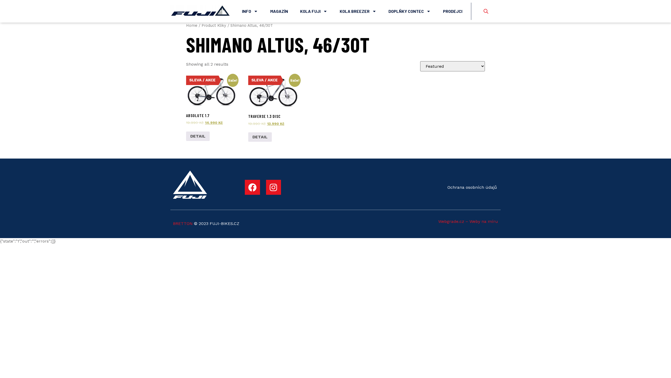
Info (246, 11)
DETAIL (197, 136)
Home (191, 25)
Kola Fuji (310, 11)
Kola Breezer (355, 11)
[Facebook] (252, 187)
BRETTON (183, 223)
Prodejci (452, 11)
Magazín (279, 11)
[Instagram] (273, 187)
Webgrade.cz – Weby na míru (468, 221)
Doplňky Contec (406, 11)
